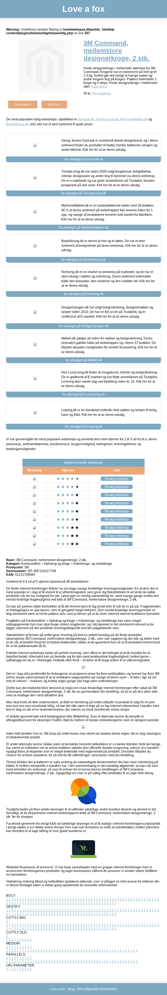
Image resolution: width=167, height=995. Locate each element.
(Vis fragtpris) (101, 93)
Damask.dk (86, 119)
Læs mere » (22, 104)
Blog (71, 989)
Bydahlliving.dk (17, 124)
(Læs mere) (99, 86)
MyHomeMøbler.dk (133, 119)
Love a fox (83, 9)
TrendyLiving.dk (107, 119)
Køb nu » (54, 104)
